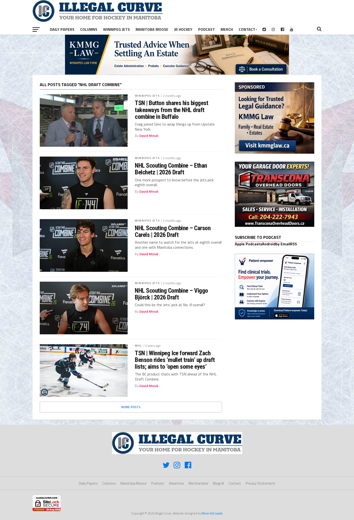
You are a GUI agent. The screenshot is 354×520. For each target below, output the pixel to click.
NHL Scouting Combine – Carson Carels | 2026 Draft (172, 231)
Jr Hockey (183, 29)
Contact (247, 29)
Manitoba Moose (152, 29)
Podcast (206, 29)
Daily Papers (62, 29)
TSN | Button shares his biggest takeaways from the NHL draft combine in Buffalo (171, 110)
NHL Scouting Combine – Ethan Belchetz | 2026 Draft (171, 169)
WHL (138, 345)
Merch (227, 29)
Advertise (176, 483)
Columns (88, 29)
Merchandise (198, 483)
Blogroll (218, 483)
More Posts (130, 407)
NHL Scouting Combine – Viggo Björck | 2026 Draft (171, 294)
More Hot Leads (212, 513)
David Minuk (148, 135)
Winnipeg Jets (116, 29)
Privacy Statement (260, 483)
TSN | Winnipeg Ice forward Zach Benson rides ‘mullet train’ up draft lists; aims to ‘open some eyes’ (175, 360)
